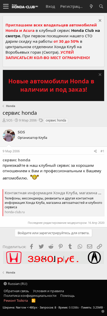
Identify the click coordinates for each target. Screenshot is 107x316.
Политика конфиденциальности (30, 295)
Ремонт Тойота (16, 300)
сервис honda (56, 120)
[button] (6, 6)
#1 (102, 151)
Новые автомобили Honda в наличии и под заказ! (51, 85)
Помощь (67, 295)
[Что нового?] (91, 6)
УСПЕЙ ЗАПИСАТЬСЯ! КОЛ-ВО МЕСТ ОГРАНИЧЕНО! (47, 54)
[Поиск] (101, 6)
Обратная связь (16, 291)
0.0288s (74, 307)
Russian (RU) (17, 283)
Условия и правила (48, 291)
